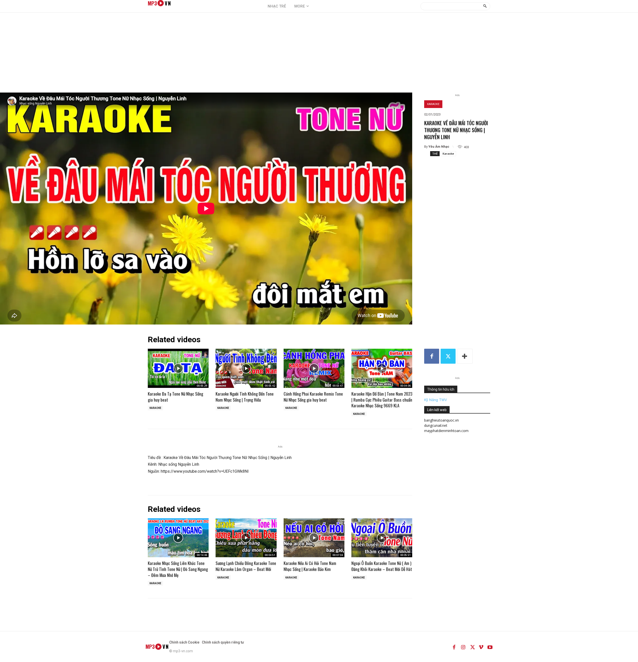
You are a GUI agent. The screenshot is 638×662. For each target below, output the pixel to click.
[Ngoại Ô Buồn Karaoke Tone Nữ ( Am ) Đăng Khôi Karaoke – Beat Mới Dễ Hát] (381, 537)
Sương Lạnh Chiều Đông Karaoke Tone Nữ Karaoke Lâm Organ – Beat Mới (246, 566)
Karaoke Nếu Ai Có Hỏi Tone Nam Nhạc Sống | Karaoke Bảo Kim (310, 566)
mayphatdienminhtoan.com (446, 430)
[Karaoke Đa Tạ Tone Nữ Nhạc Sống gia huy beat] (178, 368)
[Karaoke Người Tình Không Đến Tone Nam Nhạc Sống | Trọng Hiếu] (246, 368)
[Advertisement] (319, 55)
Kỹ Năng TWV (435, 400)
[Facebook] (431, 356)
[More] (465, 356)
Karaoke (433, 104)
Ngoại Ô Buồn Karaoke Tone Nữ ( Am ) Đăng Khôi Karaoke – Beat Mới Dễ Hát (381, 566)
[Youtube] (489, 646)
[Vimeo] (480, 646)
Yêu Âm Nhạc (438, 146)
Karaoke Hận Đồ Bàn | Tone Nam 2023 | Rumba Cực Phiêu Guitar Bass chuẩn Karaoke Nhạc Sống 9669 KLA (381, 400)
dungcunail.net (435, 425)
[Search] (484, 6)
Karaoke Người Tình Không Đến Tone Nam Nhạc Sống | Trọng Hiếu (245, 397)
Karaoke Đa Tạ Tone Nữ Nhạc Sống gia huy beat (175, 397)
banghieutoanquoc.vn (441, 420)
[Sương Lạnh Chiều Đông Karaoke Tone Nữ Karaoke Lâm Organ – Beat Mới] (246, 537)
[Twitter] (448, 356)
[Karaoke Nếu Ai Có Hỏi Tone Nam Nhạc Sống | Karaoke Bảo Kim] (314, 537)
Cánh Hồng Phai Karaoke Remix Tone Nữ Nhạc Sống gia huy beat (313, 397)
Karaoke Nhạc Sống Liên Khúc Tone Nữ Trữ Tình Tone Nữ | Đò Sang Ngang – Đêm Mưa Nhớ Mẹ (178, 569)
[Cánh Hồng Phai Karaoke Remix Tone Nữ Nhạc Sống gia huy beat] (314, 368)
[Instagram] (463, 646)
